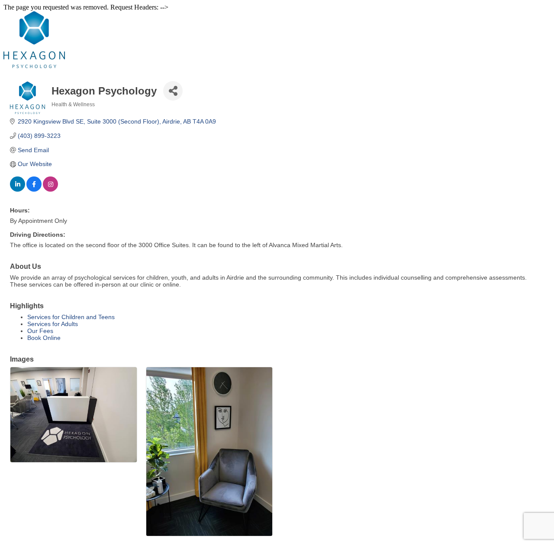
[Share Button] (173, 91)
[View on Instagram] (50, 189)
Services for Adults (52, 323)
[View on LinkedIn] (17, 189)
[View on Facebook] (34, 189)
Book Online (44, 337)
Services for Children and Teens (71, 316)
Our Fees (40, 330)
